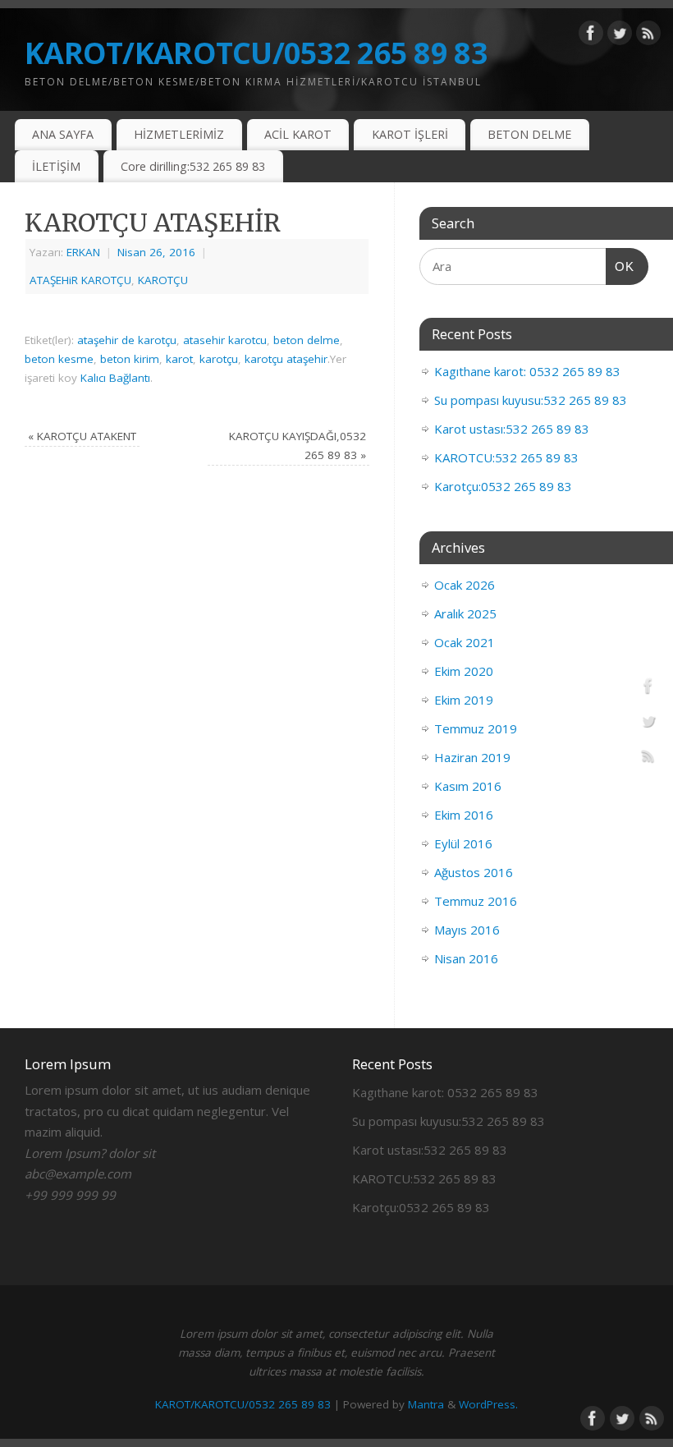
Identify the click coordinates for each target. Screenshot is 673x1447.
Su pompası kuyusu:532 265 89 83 (530, 400)
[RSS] (648, 36)
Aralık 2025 (465, 613)
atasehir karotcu (225, 340)
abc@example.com (78, 1173)
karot (179, 358)
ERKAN (83, 252)
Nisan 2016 (466, 958)
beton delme (306, 340)
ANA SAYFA (63, 134)
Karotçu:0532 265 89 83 (503, 486)
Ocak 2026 (464, 585)
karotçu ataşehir (286, 358)
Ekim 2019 (463, 699)
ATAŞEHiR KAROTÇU (80, 280)
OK (620, 266)
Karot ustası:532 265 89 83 (511, 428)
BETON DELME (529, 134)
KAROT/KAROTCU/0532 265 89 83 (256, 53)
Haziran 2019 (472, 757)
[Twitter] (619, 36)
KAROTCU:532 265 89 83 (506, 457)
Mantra (426, 1404)
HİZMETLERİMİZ (179, 134)
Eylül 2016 (463, 843)
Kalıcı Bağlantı (115, 377)
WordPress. (488, 1404)
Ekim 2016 (463, 814)
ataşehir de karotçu (126, 340)
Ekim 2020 (463, 671)
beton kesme (59, 358)
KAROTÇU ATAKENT (82, 436)
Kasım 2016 (467, 786)
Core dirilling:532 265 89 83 (193, 166)
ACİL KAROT (298, 134)
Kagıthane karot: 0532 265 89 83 (527, 371)
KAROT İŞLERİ (410, 134)
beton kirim (129, 358)
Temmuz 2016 (475, 901)
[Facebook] (591, 36)
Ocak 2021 (464, 642)
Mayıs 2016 (467, 929)
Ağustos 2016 (473, 872)
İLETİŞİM (56, 166)
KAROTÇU (163, 280)
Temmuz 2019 (475, 728)
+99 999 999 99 (70, 1195)
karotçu (218, 358)
